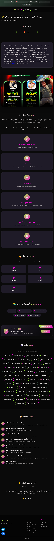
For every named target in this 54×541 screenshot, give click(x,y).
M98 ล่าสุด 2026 (19, 371)
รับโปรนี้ (46, 331)
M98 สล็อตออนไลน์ (10, 391)
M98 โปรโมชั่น (43, 367)
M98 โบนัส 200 (13, 387)
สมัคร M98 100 (7, 371)
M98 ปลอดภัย (45, 375)
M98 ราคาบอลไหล (45, 359)
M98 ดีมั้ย (17, 383)
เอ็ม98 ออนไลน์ (32, 367)
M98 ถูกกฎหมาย (20, 403)
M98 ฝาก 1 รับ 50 (24, 387)
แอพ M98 (7, 355)
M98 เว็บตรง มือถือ (21, 379)
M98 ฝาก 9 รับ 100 (32, 403)
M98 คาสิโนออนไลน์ (40, 311)
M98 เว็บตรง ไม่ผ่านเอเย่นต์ (10, 359)
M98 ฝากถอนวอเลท (34, 379)
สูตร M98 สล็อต (25, 359)
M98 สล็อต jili (45, 355)
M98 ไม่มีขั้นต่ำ (8, 379)
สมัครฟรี (36, 9)
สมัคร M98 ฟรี (44, 391)
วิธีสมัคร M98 (47, 363)
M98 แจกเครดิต (20, 315)
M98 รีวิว (5, 363)
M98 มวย (12, 311)
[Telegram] (3, 529)
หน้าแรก (29, 522)
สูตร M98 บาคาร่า (20, 367)
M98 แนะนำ (8, 375)
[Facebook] (3, 533)
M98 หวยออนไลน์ (15, 363)
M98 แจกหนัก (20, 395)
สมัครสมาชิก (44, 526)
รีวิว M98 (8, 383)
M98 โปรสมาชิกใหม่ (25, 311)
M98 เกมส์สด (30, 371)
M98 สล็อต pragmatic (32, 395)
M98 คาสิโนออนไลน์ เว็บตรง (31, 375)
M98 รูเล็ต (35, 359)
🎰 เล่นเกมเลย (27, 26)
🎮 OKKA (18, 9)
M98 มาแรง (46, 379)
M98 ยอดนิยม (7, 399)
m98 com (13, 63)
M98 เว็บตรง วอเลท (32, 399)
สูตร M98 (21, 391)
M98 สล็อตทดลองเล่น (32, 355)
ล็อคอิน (27, 9)
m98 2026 (43, 524)
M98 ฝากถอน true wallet (43, 371)
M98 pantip (45, 395)
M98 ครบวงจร (9, 395)
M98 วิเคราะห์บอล (19, 399)
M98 (13, 61)
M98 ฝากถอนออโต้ (43, 383)
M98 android (27, 363)
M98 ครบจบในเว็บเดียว (29, 383)
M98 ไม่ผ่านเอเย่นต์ (34, 315)
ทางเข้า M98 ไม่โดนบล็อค (39, 387)
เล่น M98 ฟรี (37, 363)
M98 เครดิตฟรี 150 (45, 399)
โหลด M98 (9, 367)
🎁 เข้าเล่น (27, 32)
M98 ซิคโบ (17, 375)
